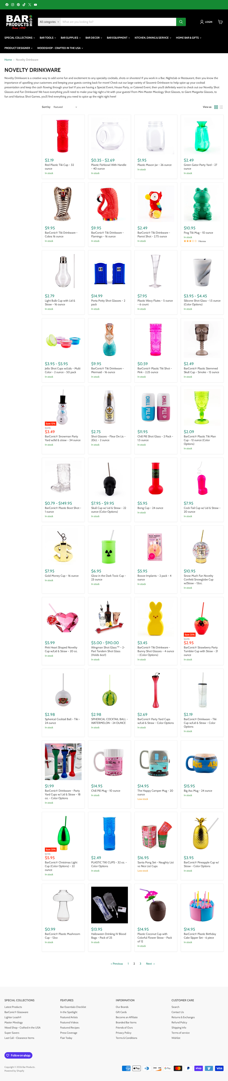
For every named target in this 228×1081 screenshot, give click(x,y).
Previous (117, 963)
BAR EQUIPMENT (117, 37)
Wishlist (176, 1038)
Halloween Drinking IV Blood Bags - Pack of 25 (108, 935)
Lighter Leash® (12, 1017)
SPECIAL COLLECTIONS (18, 37)
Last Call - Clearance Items (19, 1038)
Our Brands (122, 1007)
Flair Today (66, 1038)
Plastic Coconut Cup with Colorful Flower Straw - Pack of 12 (155, 937)
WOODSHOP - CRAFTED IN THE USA (59, 48)
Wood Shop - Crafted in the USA (22, 1027)
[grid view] (216, 107)
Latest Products (13, 1007)
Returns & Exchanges (183, 1017)
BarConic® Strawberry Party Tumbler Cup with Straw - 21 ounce (201, 651)
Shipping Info (179, 1027)
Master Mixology (13, 1022)
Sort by (46, 107)
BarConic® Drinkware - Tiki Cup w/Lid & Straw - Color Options (200, 722)
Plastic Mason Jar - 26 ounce (155, 165)
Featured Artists (69, 1017)
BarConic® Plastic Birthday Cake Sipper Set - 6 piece (200, 935)
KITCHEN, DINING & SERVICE (152, 37)
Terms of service (181, 1032)
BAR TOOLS (47, 37)
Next (149, 963)
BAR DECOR (93, 37)
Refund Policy (179, 1022)
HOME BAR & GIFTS (187, 37)
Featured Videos (69, 1022)
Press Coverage (68, 1032)
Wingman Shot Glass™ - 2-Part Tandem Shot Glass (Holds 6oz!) (108, 651)
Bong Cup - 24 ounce (150, 508)
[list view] (221, 107)
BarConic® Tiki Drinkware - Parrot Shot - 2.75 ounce (154, 234)
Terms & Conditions (126, 1038)
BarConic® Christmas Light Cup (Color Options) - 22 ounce (61, 866)
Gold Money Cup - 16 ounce (62, 575)
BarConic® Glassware (16, 1012)
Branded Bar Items (126, 1022)
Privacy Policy (123, 1032)
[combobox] (118, 22)
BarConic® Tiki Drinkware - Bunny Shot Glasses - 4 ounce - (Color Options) (156, 651)
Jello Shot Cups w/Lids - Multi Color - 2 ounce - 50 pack (62, 370)
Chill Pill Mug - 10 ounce (105, 790)
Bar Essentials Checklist (73, 1007)
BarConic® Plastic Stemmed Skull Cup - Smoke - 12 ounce (201, 370)
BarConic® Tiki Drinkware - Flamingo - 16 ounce (107, 234)
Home (8, 59)
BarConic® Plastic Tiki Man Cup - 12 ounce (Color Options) (200, 440)
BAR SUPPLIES (70, 37)
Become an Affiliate (127, 1017)
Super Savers (11, 1032)
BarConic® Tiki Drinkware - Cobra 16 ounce (61, 234)
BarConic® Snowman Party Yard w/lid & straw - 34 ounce (63, 438)
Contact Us (178, 1012)
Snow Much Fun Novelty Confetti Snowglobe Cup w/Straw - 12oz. (198, 579)
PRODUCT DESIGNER (17, 48)
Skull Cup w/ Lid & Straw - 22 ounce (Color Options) (108, 509)
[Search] (181, 22)
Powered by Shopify (14, 1070)
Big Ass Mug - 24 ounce (198, 790)
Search (175, 1007)
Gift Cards (121, 1012)
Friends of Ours (124, 1027)
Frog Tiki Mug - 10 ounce (198, 232)
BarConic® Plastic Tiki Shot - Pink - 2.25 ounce (155, 370)
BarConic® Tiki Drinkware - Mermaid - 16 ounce (107, 370)
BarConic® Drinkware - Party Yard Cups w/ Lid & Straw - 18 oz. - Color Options (63, 794)
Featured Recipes (69, 1027)
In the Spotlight (68, 1012)
